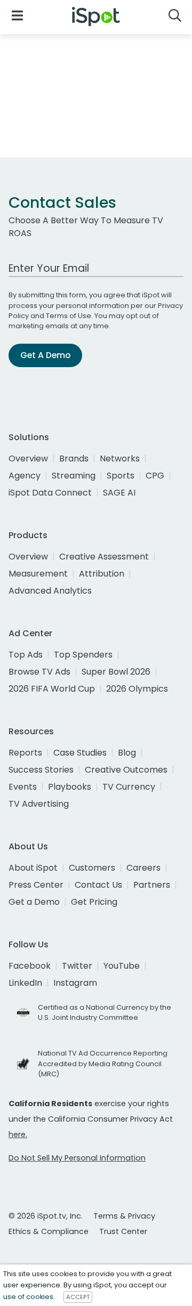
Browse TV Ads (39, 672)
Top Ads (26, 654)
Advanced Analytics (50, 591)
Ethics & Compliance (49, 1231)
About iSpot (33, 868)
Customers (92, 868)
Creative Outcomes (126, 770)
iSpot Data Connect (50, 492)
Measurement (38, 573)
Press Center (36, 885)
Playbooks (69, 787)
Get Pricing (94, 902)
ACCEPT (78, 1297)
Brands (74, 458)
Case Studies (80, 753)
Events (23, 787)
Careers (143, 868)
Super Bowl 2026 (116, 672)
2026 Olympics (137, 689)
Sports (120, 475)
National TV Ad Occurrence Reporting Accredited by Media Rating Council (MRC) (102, 1063)
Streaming (73, 475)
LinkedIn (25, 983)
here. (18, 1134)
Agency (25, 475)
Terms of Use (68, 315)
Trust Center (123, 1231)
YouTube (121, 966)
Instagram (75, 983)
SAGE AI (119, 492)
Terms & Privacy (124, 1216)
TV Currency (128, 787)
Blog (127, 753)
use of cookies (28, 1296)
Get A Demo (45, 355)
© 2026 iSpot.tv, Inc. (46, 1216)
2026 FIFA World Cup (52, 689)
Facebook (30, 966)
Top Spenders (83, 654)
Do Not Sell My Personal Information (77, 1158)
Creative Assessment (104, 556)
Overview (28, 458)
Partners (151, 885)
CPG (155, 475)
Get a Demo (34, 902)
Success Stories (41, 770)
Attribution (101, 573)
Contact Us (98, 885)
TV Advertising (39, 804)
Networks (120, 458)
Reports (25, 753)
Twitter (77, 966)
